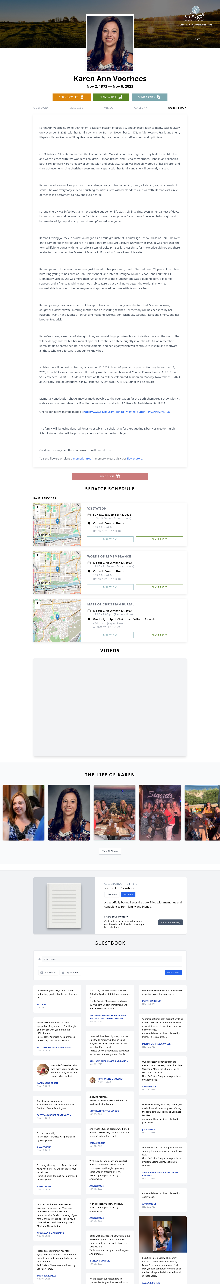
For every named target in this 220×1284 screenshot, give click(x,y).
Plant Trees (159, 539)
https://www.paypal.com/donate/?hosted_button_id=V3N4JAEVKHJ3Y (126, 412)
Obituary (41, 107)
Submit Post (173, 972)
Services (76, 107)
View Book (112, 894)
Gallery (140, 107)
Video (109, 107)
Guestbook (177, 107)
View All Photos (110, 851)
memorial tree (82, 458)
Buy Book (128, 894)
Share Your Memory (170, 922)
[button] (57, 521)
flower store (134, 458)
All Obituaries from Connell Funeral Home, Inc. (195, 26)
